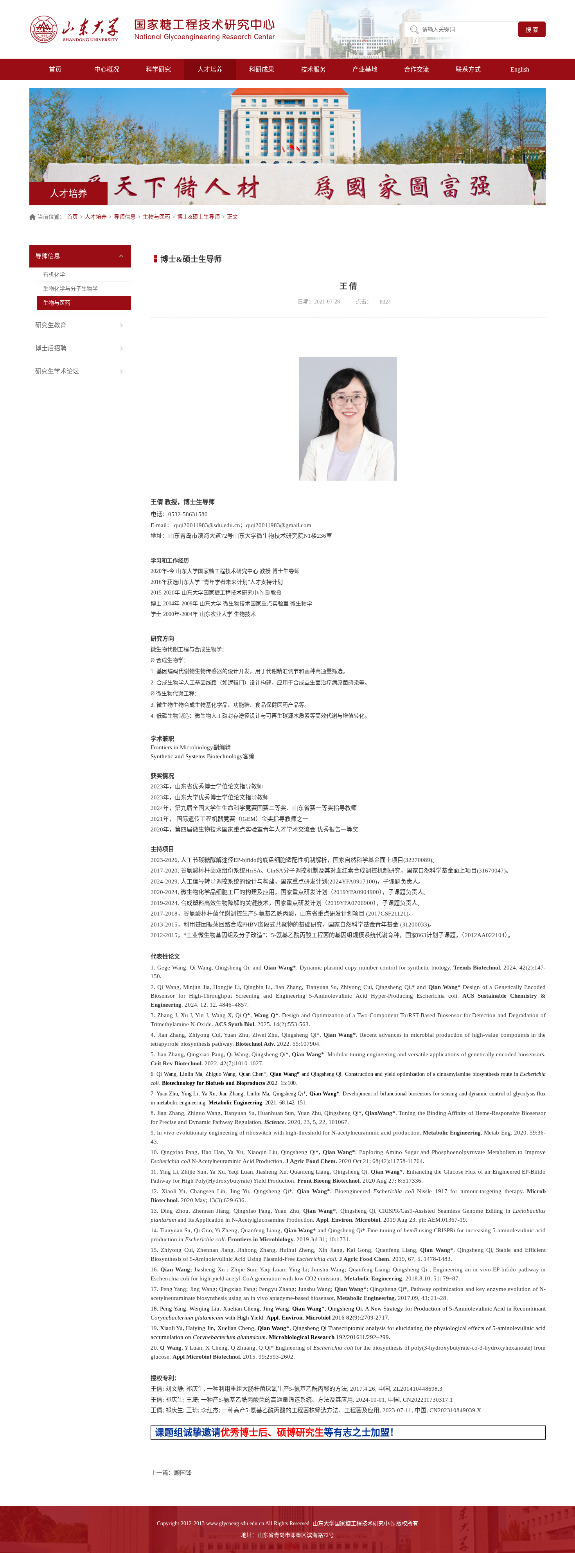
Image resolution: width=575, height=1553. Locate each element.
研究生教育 (50, 325)
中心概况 (106, 69)
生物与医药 (156, 217)
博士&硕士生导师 (198, 217)
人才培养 (210, 69)
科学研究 (158, 69)
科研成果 (261, 69)
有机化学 (54, 275)
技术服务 (313, 69)
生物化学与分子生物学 (70, 289)
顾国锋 (183, 1473)
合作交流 (416, 69)
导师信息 (125, 217)
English (519, 69)
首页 (55, 69)
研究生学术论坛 (57, 371)
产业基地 (364, 69)
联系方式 (468, 69)
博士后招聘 (50, 348)
